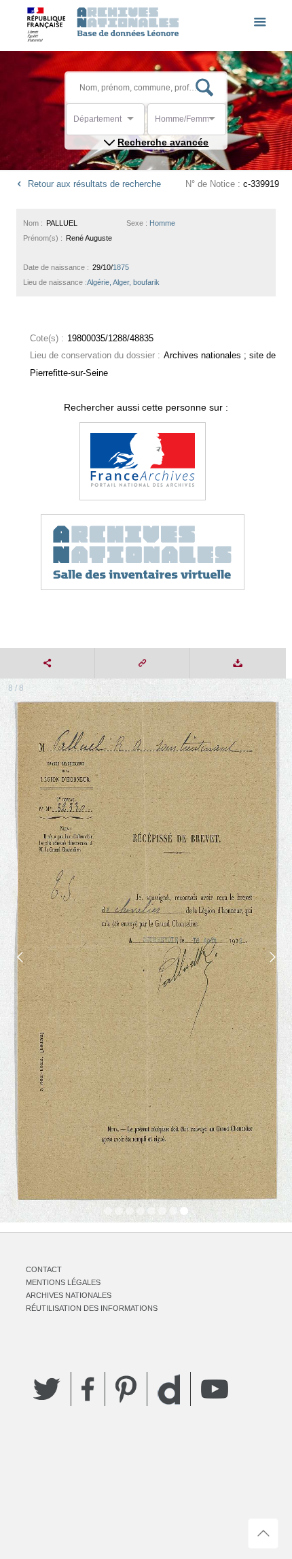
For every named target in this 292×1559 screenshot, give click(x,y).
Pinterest (125, 1389)
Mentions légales (63, 1282)
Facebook (87, 1389)
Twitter (46, 1389)
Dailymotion (169, 1389)
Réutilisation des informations (92, 1308)
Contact (44, 1269)
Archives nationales (68, 1295)
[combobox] (134, 122)
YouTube (214, 1389)
